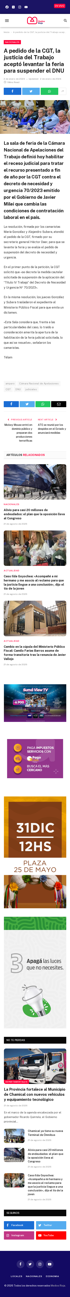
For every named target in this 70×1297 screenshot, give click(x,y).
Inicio (7, 32)
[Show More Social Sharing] (62, 91)
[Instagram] (19, 7)
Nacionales (12, 42)
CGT (8, 389)
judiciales (31, 389)
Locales (16, 1276)
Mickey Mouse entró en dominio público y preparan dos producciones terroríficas (18, 432)
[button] (7, 20)
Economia (52, 1276)
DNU (18, 389)
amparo (10, 383)
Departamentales (16, 1082)
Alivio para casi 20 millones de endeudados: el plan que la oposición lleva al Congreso (34, 514)
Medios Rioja (58, 1285)
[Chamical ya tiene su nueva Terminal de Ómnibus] (14, 1136)
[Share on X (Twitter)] (31, 91)
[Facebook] (7, 7)
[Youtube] (26, 7)
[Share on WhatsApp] (49, 91)
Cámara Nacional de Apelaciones (39, 383)
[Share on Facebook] (12, 91)
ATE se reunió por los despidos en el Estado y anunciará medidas (52, 428)
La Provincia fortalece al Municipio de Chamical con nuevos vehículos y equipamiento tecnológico (34, 1094)
